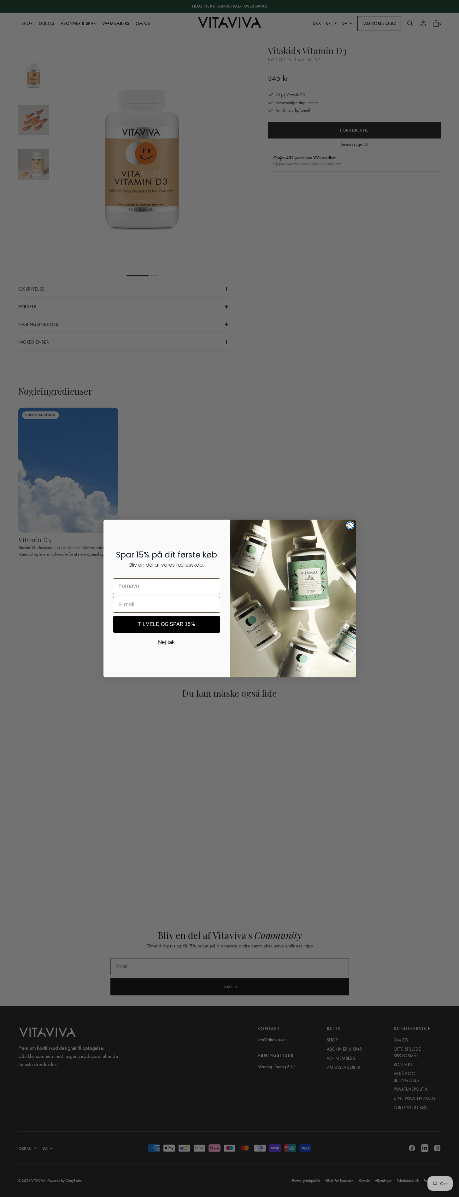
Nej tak (166, 642)
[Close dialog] (350, 525)
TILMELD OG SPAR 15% (166, 624)
